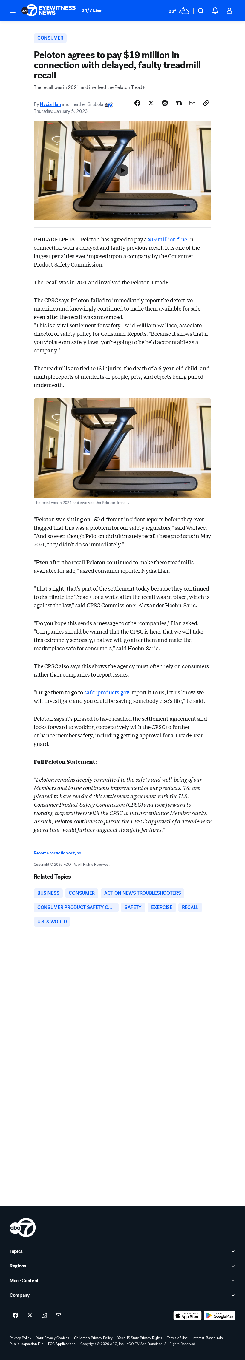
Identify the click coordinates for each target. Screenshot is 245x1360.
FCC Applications (62, 1344)
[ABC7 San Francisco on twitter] (30, 1316)
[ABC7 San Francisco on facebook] (16, 1316)
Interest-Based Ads (207, 1338)
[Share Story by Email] (192, 103)
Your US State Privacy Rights (139, 1338)
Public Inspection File (26, 1344)
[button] (12, 10)
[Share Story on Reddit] (165, 103)
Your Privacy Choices (52, 1338)
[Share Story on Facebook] (137, 103)
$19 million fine (167, 239)
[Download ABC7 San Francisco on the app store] (187, 1315)
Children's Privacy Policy (93, 1338)
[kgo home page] (23, 1227)
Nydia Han (50, 104)
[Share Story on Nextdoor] (179, 103)
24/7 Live (92, 10)
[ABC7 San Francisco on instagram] (44, 1316)
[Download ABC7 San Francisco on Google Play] (219, 1315)
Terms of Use (177, 1338)
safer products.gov (106, 692)
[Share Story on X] (151, 103)
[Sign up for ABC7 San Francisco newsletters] (59, 1316)
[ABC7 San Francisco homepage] (48, 10)
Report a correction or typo (57, 853)
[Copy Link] (206, 103)
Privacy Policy (20, 1338)
